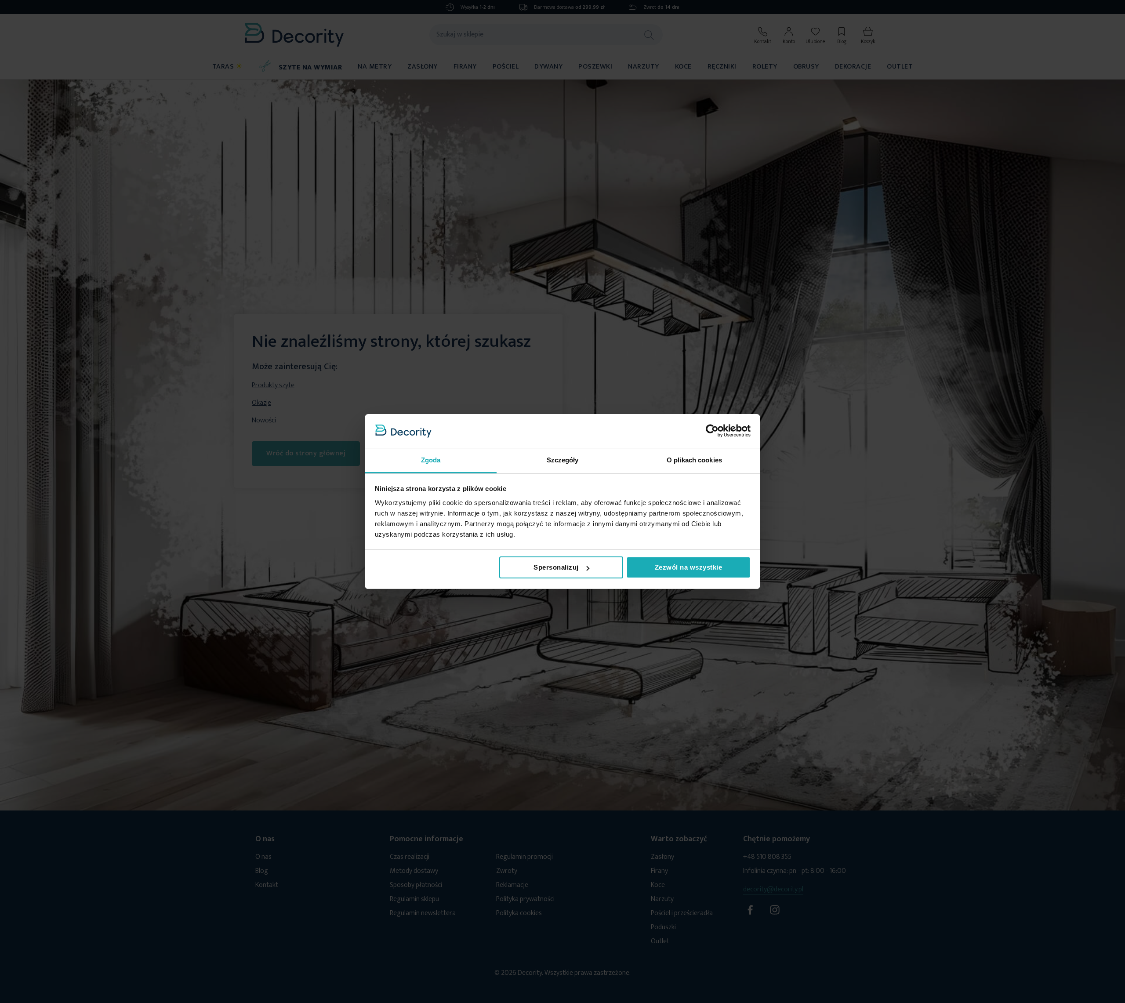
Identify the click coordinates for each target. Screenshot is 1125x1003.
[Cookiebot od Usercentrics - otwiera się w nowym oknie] (712, 430)
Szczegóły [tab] (563, 460)
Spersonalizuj (556, 567)
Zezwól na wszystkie (688, 567)
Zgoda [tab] (431, 460)
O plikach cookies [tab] (694, 460)
